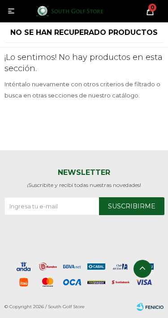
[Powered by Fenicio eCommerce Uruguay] (150, 307)
